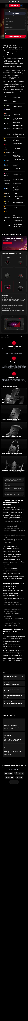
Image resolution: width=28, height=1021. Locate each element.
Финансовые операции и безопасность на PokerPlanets (12, 494)
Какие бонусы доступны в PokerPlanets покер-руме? (11, 683)
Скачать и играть (14, 5)
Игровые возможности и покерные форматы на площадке (13, 480)
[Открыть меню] (6, 5)
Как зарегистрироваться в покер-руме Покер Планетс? (13, 677)
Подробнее (8, 243)
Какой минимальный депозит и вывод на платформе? (13, 696)
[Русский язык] (21, 6)
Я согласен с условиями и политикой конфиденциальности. (14, 34)
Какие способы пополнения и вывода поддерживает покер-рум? (13, 703)
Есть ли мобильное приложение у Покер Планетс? (13, 689)
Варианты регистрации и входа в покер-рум (13, 489)
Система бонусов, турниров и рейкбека (12, 484)
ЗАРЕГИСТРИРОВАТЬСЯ (15, 36)
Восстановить (15, 13)
